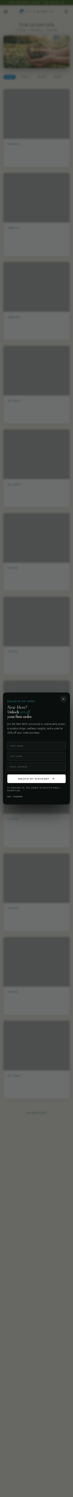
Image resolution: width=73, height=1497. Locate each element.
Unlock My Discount (36, 779)
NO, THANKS (15, 796)
